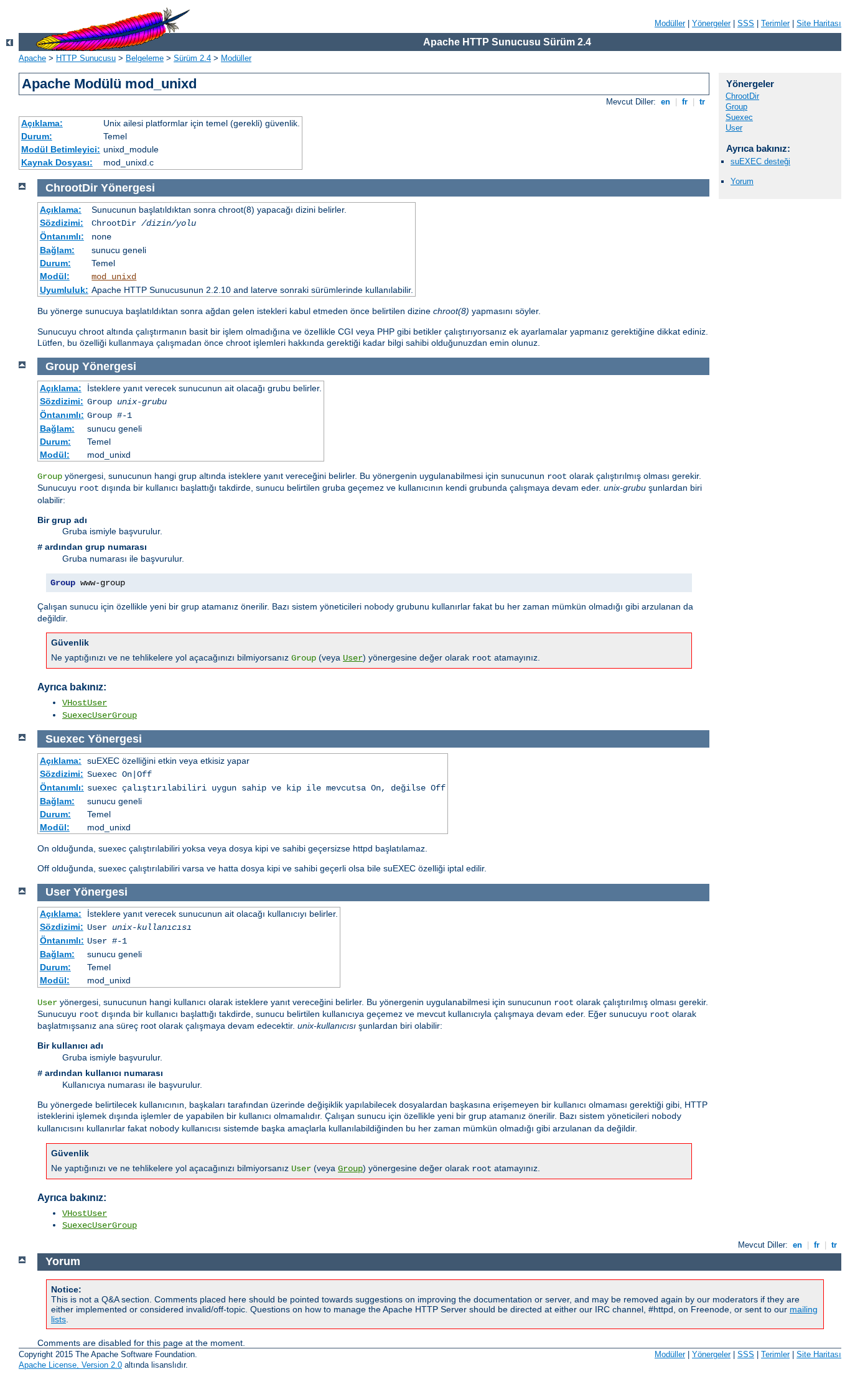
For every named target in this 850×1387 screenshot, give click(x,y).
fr (685, 101)
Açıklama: (42, 123)
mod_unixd (113, 277)
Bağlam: (57, 250)
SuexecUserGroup (99, 715)
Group (736, 106)
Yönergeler (711, 23)
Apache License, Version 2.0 (70, 1365)
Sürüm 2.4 (192, 58)
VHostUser (84, 703)
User (734, 127)
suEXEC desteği (760, 161)
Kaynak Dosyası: (57, 162)
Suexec (739, 117)
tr (702, 101)
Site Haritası (818, 23)
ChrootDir (742, 96)
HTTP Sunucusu (86, 58)
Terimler (775, 23)
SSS (745, 23)
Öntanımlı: (62, 236)
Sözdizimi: (61, 223)
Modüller (670, 23)
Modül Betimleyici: (60, 149)
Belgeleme (145, 58)
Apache (32, 58)
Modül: (55, 276)
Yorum (742, 181)
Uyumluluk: (64, 290)
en (665, 101)
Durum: (36, 136)
